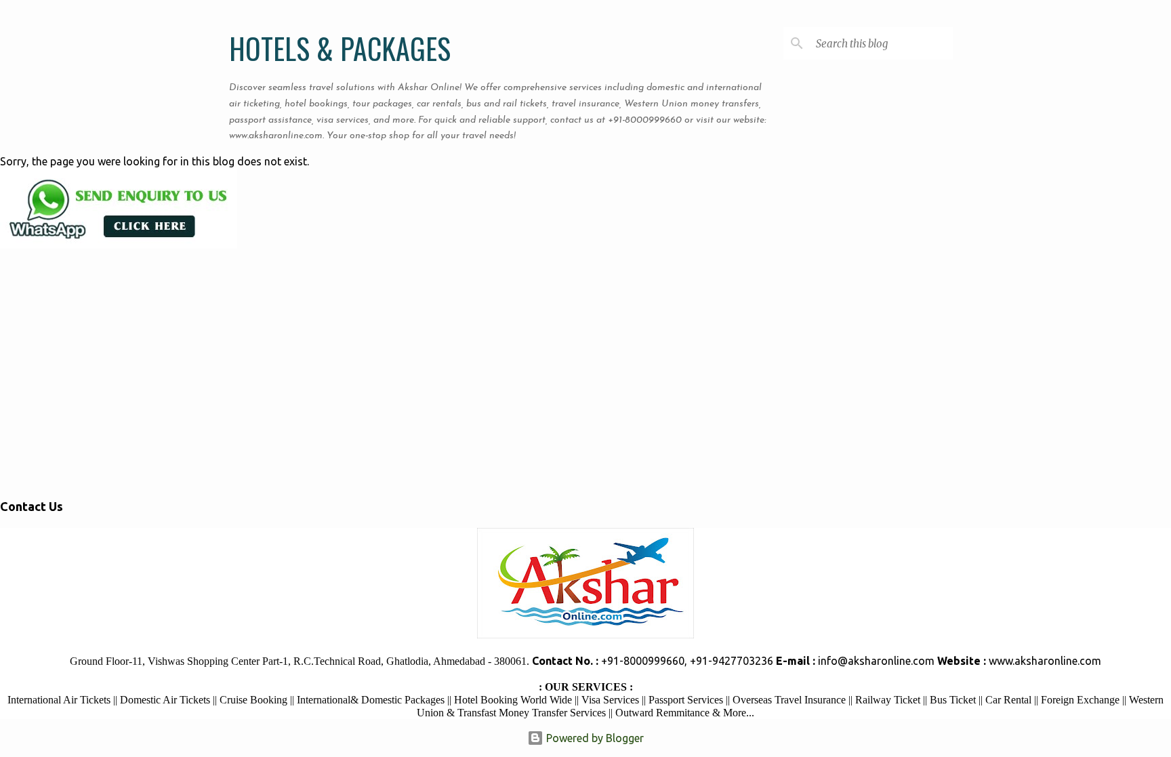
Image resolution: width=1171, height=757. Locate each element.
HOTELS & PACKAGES (340, 48)
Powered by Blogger (593, 738)
